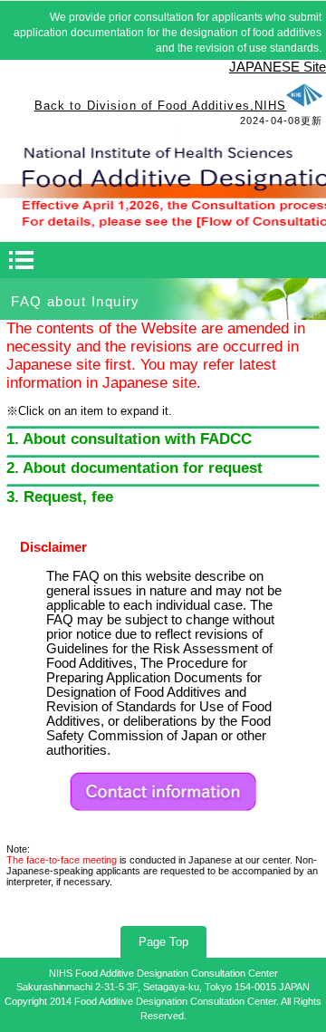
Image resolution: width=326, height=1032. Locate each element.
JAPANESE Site (277, 67)
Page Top (163, 942)
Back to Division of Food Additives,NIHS (160, 105)
